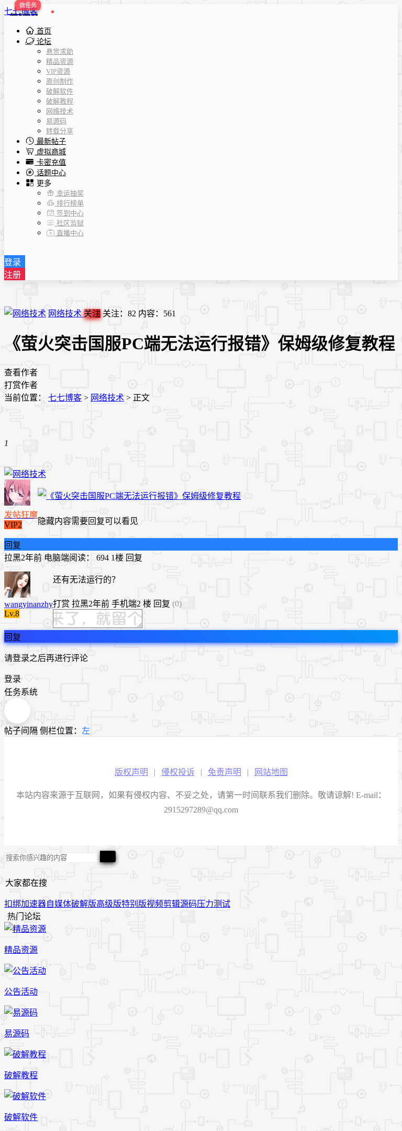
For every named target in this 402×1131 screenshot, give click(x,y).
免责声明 (224, 772)
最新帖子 (50, 141)
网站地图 (271, 772)
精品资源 (59, 61)
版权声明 (131, 772)
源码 (188, 903)
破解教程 (59, 101)
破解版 (83, 903)
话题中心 (50, 173)
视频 (155, 903)
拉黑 (12, 557)
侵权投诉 (178, 772)
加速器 (33, 903)
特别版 (134, 903)
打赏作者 (21, 385)
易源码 (56, 121)
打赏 (61, 603)
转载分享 (59, 131)
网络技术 (59, 111)
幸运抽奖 (69, 193)
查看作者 (21, 372)
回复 (12, 545)
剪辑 (171, 903)
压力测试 (213, 903)
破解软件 (59, 91)
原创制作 (59, 81)
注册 (12, 274)
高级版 (108, 903)
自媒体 (58, 903)
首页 (43, 31)
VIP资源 (58, 71)
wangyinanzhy (28, 604)
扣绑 (12, 903)
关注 (92, 313)
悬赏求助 (59, 51)
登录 (12, 262)
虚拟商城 (50, 152)
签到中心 (69, 213)
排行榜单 (69, 203)
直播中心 (69, 233)
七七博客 (21, 11)
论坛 (43, 41)
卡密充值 (50, 162)
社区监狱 (69, 223)
